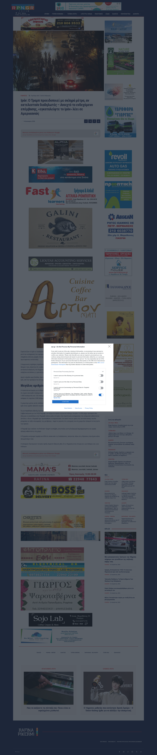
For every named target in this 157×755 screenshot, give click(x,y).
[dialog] (78, 377)
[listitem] (78, 371)
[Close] (110, 347)
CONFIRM (65, 401)
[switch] (101, 375)
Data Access (78, 408)
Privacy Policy (89, 408)
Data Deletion (68, 408)
